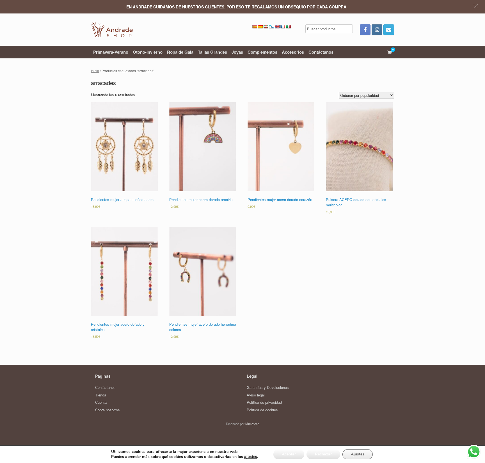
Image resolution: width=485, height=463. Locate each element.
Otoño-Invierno (148, 52)
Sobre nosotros (107, 409)
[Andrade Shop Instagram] (377, 29)
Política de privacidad (264, 402)
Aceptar (289, 454)
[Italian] (288, 26)
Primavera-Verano (110, 52)
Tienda (100, 395)
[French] (282, 26)
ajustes (250, 456)
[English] (277, 26)
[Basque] (265, 26)
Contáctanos (320, 52)
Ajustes (357, 454)
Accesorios (293, 52)
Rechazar (323, 454)
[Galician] (271, 26)
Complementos (262, 52)
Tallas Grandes (212, 52)
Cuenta (101, 402)
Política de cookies (262, 409)
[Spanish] (254, 26)
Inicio (95, 70)
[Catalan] (260, 26)
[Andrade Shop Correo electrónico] (388, 29)
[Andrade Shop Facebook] (365, 29)
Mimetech (252, 423)
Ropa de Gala (180, 52)
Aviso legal (256, 395)
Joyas (237, 52)
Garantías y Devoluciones (268, 387)
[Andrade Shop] (112, 29)
